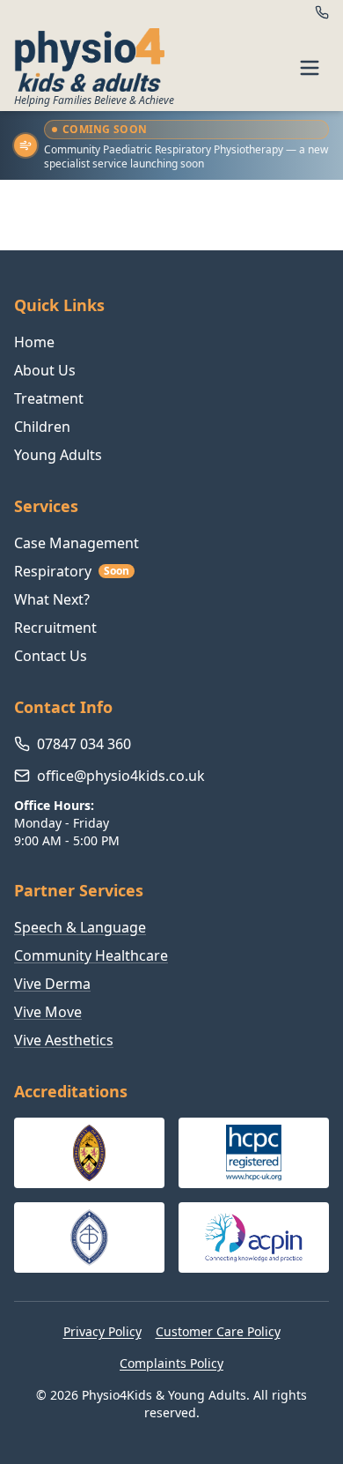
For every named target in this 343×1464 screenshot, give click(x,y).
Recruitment (55, 627)
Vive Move (48, 1012)
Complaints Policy (171, 1363)
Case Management (76, 543)
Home (34, 342)
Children (42, 426)
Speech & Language (80, 927)
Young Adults (58, 454)
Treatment (49, 398)
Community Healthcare (91, 955)
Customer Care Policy (218, 1331)
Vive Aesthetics (63, 1040)
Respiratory (71, 571)
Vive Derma (52, 983)
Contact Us (50, 655)
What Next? (52, 599)
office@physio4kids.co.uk (121, 775)
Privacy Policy (102, 1331)
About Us (45, 370)
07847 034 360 (84, 744)
